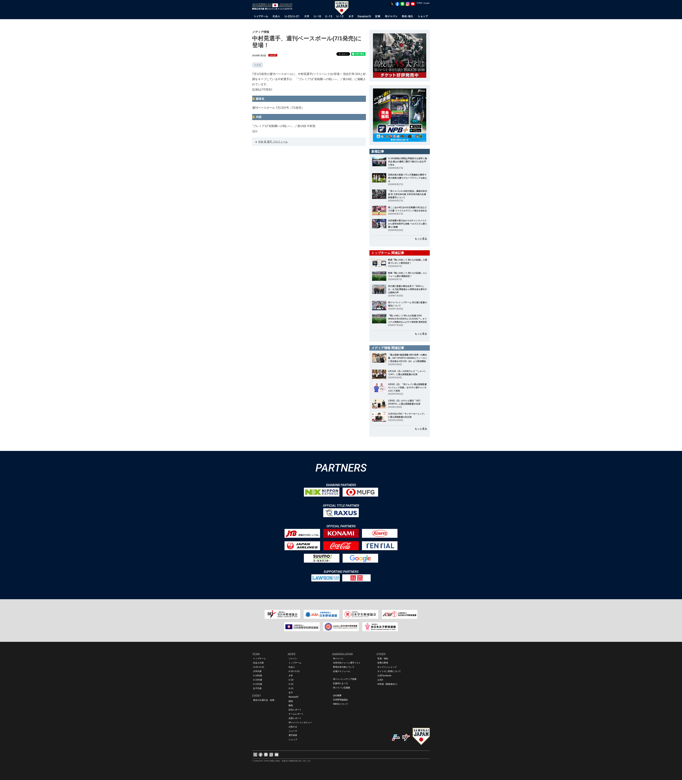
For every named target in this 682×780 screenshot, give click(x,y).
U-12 (291, 688)
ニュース (293, 731)
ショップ (293, 739)
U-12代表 (257, 684)
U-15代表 (257, 680)
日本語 (419, 3)
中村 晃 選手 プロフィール (273, 141)
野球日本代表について (343, 667)
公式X (380, 680)
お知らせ (293, 726)
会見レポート (295, 718)
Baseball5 (293, 697)
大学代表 (257, 671)
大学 (291, 675)
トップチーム (259, 658)
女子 (291, 692)
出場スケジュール (341, 671)
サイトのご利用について (389, 671)
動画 (291, 705)
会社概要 (337, 695)
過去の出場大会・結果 (263, 700)
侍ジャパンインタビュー (300, 722)
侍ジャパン (338, 658)
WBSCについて (340, 704)
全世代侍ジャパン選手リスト (347, 663)
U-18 (291, 680)
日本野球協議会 (340, 699)
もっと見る (421, 238)
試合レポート (295, 709)
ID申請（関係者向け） (388, 684)
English (427, 3)
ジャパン (293, 658)
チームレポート (296, 714)
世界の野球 (382, 663)
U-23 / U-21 (258, 667)
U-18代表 (257, 675)
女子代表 (257, 688)
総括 (291, 701)
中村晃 (257, 65)
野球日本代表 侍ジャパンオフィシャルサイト (273, 6)
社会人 (292, 667)
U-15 (291, 684)
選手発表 (293, 735)
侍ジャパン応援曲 (341, 687)
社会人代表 (258, 663)
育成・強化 (382, 658)
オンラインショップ (387, 667)
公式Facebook (384, 675)
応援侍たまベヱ (340, 683)
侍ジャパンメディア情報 (344, 679)
